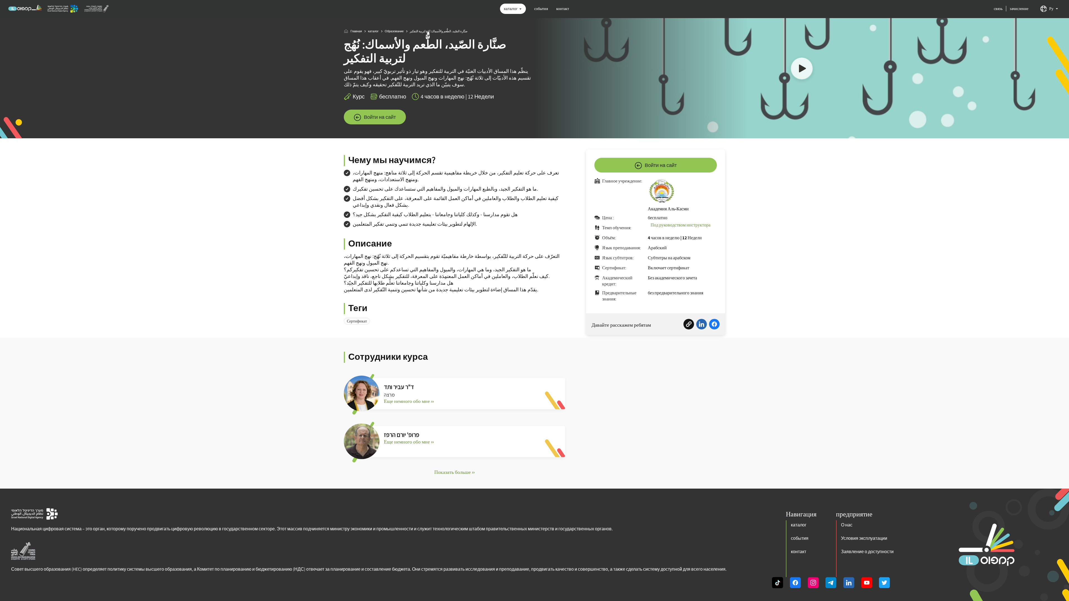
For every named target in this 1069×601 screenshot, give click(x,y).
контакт (562, 9)
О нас (846, 525)
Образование (394, 31)
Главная (356, 31)
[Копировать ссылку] (688, 325)
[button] (801, 69)
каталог (511, 8)
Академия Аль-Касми (668, 209)
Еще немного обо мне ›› (409, 401)
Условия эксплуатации (864, 538)
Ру (1051, 8)
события (541, 9)
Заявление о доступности (867, 552)
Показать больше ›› (454, 472)
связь (998, 9)
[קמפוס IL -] (25, 10)
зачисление (1019, 9)
